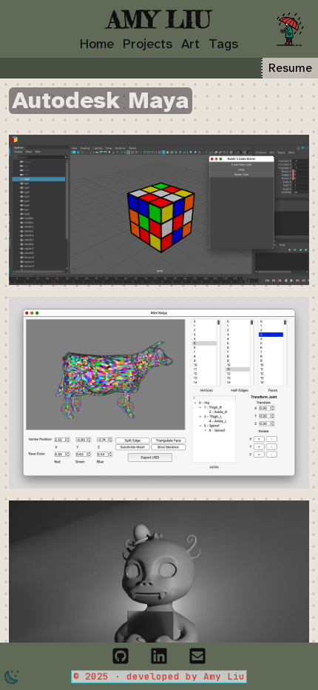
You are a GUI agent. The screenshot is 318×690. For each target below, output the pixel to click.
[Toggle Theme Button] (12, 677)
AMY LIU (159, 19)
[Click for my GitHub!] (120, 654)
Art (190, 44)
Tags (223, 44)
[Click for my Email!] (197, 654)
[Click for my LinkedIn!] (159, 654)
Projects (147, 44)
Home (97, 44)
